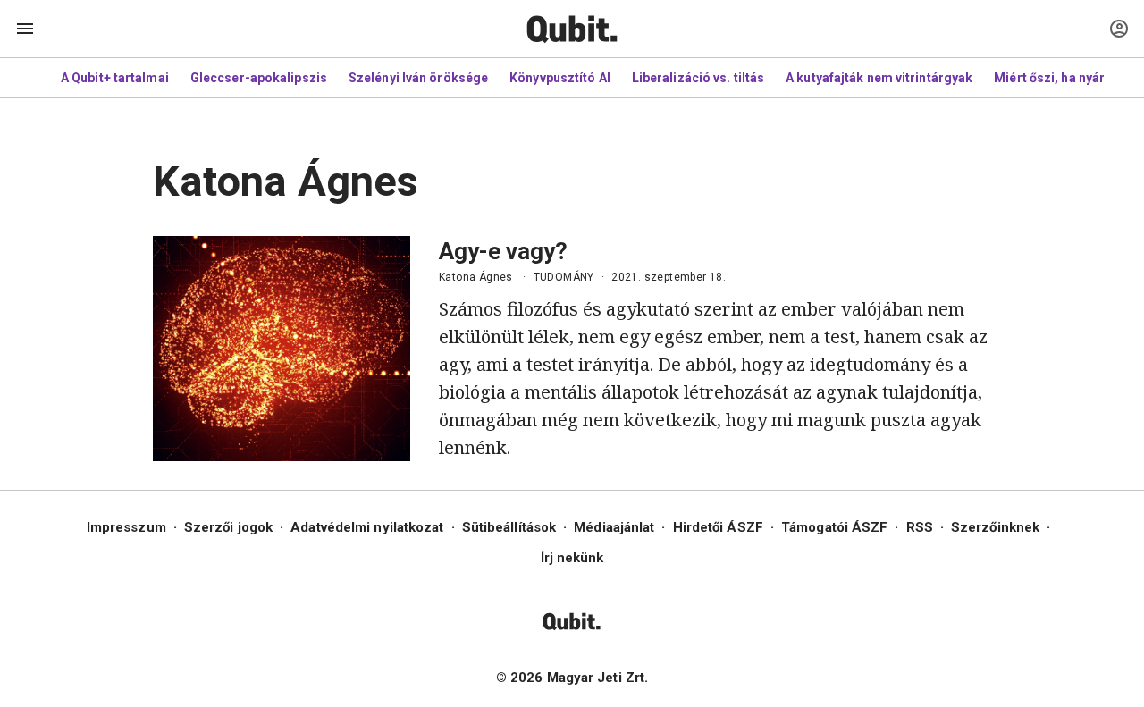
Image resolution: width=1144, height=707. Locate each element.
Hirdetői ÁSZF (718, 527)
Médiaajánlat (614, 527)
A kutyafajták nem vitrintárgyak (879, 78)
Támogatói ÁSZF (834, 527)
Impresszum (126, 527)
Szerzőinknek (995, 527)
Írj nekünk (572, 558)
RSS (919, 527)
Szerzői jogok (228, 527)
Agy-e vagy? (503, 251)
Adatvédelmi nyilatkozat (366, 527)
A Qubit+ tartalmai (115, 78)
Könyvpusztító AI (559, 78)
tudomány (564, 277)
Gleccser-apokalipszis (258, 78)
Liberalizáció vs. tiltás (698, 78)
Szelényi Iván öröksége (418, 78)
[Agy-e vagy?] (281, 348)
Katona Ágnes (476, 277)
